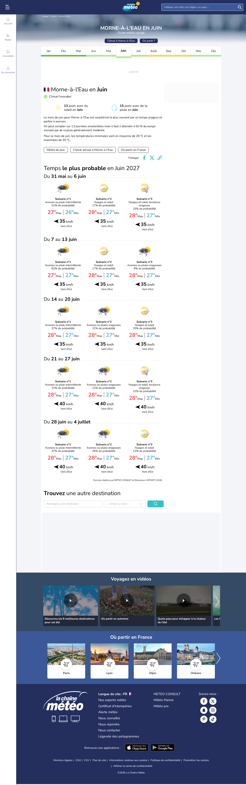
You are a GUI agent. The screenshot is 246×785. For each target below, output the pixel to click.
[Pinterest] (203, 719)
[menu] (8, 7)
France (53, 16)
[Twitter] (212, 701)
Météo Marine (164, 700)
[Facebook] (203, 701)
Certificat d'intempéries (115, 706)
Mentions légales (62, 760)
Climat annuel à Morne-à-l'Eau (93, 150)
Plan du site (99, 760)
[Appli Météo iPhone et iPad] (136, 748)
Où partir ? (148, 41)
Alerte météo (107, 712)
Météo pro (161, 706)
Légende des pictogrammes (118, 736)
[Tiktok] (212, 719)
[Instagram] (212, 710)
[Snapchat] (203, 710)
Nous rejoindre (109, 724)
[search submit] (239, 7)
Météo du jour (56, 150)
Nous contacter (109, 730)
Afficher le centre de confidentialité (132, 766)
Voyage (45, 16)
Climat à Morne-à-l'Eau (121, 41)
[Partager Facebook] (144, 157)
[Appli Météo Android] (162, 748)
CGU (78, 760)
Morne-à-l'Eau (64, 16)
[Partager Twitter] (152, 157)
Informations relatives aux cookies (128, 760)
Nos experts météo (112, 700)
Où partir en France (133, 150)
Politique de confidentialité (165, 760)
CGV (86, 760)
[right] (217, 602)
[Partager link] (159, 157)
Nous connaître (109, 718)
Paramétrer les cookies (196, 760)
